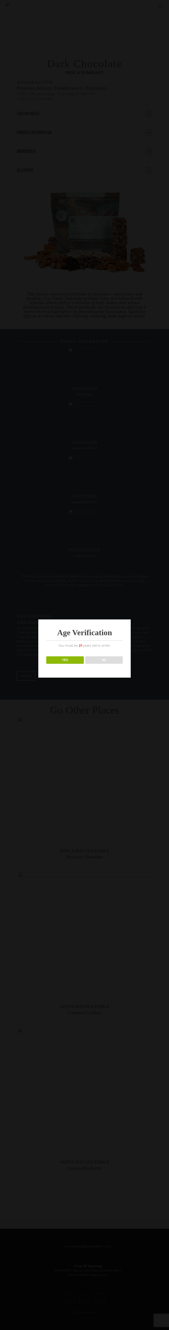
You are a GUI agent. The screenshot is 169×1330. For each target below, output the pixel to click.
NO (104, 660)
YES (65, 660)
